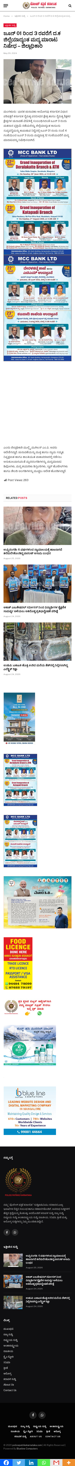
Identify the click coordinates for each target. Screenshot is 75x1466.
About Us (8, 1384)
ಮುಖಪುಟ (8, 1328)
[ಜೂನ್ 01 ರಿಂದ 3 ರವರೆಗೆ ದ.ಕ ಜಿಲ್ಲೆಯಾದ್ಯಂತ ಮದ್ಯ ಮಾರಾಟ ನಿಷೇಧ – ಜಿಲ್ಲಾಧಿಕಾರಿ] (37, 81)
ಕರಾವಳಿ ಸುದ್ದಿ (9, 1379)
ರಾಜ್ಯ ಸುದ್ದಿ (8, 1334)
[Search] (70, 6)
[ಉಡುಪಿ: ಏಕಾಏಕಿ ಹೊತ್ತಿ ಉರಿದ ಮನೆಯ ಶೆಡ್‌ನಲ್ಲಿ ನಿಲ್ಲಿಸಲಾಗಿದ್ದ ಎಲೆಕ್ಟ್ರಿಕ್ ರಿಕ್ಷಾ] (37, 641)
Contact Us (9, 1390)
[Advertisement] (37, 400)
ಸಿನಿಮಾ (6, 1362)
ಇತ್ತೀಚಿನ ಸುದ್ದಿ (10, 25)
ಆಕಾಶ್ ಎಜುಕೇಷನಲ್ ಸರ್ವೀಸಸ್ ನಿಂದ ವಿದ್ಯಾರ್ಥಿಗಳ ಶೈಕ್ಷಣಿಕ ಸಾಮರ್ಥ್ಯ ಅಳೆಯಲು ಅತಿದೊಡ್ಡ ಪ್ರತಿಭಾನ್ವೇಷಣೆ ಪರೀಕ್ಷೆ (44, 1280)
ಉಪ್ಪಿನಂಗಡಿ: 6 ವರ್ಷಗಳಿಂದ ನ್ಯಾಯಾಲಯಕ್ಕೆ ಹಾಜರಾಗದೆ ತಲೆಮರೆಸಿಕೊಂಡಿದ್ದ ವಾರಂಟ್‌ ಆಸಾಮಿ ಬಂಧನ (48, 1259)
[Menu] (5, 6)
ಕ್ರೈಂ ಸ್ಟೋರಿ (8, 1356)
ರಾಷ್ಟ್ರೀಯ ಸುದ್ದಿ (10, 1340)
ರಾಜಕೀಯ (8, 1351)
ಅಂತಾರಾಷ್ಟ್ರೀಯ (10, 1345)
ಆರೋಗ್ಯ (7, 1373)
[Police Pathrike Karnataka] (39, 5)
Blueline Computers (27, 1448)
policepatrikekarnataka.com (27, 1445)
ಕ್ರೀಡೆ (5, 1368)
